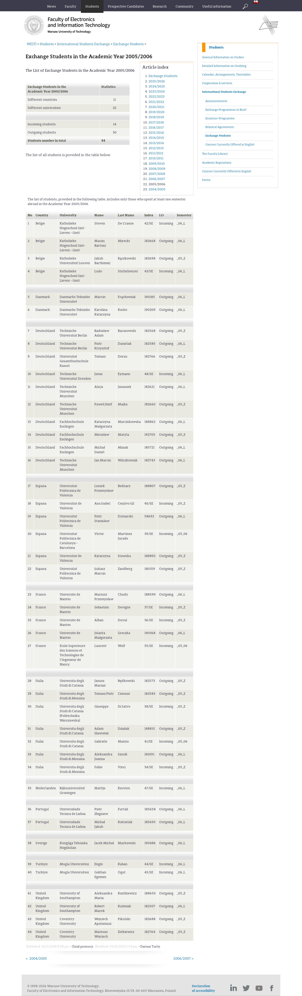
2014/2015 (156, 138)
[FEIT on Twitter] (246, 988)
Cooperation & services (217, 83)
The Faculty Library (215, 154)
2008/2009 (157, 169)
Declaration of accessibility (203, 988)
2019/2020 (156, 112)
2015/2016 (156, 133)
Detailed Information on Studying (224, 66)
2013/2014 (156, 143)
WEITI (31, 44)
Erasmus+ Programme (220, 118)
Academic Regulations (216, 162)
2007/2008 (157, 174)
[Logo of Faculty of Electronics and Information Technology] (268, 34)
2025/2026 (157, 81)
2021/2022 (156, 102)
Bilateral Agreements (219, 127)
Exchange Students (218, 136)
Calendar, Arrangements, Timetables (226, 74)
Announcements (216, 101)
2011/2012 (156, 153)
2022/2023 (156, 97)
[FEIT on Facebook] (272, 988)
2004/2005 (157, 189)
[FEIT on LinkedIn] (233, 988)
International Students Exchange (224, 92)
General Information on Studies (223, 57)
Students (216, 47)
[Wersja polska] (257, 2)
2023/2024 (157, 91)
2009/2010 (157, 164)
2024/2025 (157, 86)
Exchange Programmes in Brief (225, 110)
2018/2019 (156, 117)
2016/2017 (156, 128)
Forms (206, 180)
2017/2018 (156, 122)
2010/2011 (156, 158)
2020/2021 (156, 107)
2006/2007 (157, 179)
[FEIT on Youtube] (259, 988)
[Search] (245, 6)
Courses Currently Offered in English (229, 144)
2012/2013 (156, 148)
